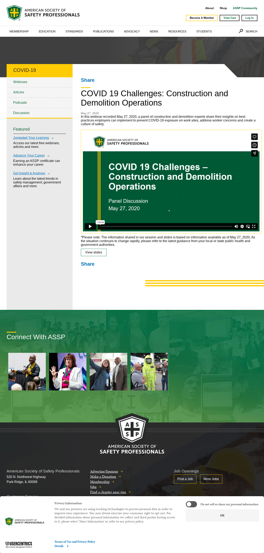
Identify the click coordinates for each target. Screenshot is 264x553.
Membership (19, 31)
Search (251, 31)
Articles (18, 92)
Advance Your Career (29, 155)
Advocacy (132, 31)
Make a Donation (103, 476)
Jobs (93, 486)
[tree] (40, 97)
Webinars (20, 82)
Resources (177, 31)
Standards (74, 31)
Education (47, 31)
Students (204, 31)
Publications (103, 31)
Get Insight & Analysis (29, 173)
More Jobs (211, 479)
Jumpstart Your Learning (31, 137)
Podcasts (20, 102)
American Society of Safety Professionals (43, 13)
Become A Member (202, 17)
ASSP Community (245, 8)
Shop (223, 8)
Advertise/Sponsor (104, 471)
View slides (93, 252)
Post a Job (185, 479)
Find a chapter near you (108, 492)
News (154, 31)
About (209, 8)
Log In (249, 17)
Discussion (21, 113)
